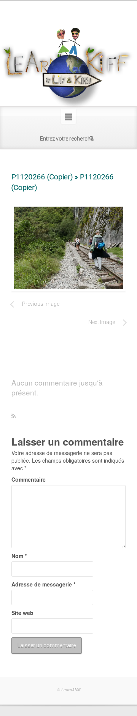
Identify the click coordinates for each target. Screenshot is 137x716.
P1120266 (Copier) (42, 176)
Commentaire (28, 479)
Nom (19, 556)
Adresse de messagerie (43, 584)
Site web (22, 612)
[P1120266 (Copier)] (68, 247)
